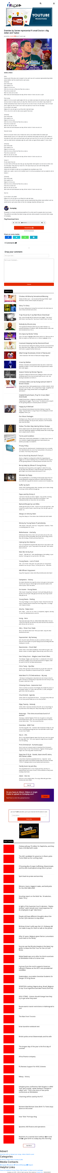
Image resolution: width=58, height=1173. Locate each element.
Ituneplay (13, 208)
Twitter (17, 1165)
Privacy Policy (16, 1170)
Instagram (4, 1165)
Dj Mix (21, 1159)
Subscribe (29, 819)
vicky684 (12, 36)
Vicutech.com (39, 1172)
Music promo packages (36, 1170)
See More (29, 1145)
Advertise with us (5, 1154)
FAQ (21, 1170)
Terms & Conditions (5, 1170)
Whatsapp (23, 1165)
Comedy (16, 1159)
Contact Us (26, 1170)
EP (1, 1159)
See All (29, 785)
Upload (45, 796)
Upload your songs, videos (18, 1154)
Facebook (10, 1165)
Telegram (30, 1165)
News (12, 1159)
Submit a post (30, 1154)
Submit (29, 284)
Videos (8, 1159)
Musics (4, 1159)
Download (28, 228)
